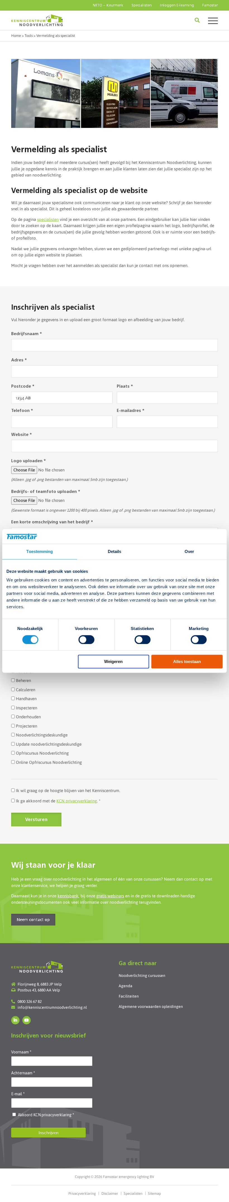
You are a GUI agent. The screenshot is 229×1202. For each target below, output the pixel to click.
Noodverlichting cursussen (142, 975)
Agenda (125, 986)
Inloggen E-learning (177, 5)
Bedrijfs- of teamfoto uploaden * (45, 492)
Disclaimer (109, 1193)
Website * (21, 435)
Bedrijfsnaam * (26, 334)
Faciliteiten (129, 996)
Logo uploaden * (28, 461)
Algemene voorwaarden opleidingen (151, 1006)
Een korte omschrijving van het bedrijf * (52, 522)
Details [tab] (114, 551)
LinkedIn (15, 1020)
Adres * (19, 360)
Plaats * (125, 387)
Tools (29, 36)
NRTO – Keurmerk (108, 5)
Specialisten (142, 5)
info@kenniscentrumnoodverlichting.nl (52, 1007)
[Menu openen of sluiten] (213, 20)
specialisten (48, 219)
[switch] (86, 639)
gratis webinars (110, 895)
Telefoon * (22, 411)
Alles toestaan (187, 661)
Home (16, 36)
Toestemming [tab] (39, 551)
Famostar (210, 5)
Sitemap (154, 1193)
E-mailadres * (130, 411)
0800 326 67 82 (30, 1001)
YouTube (26, 1020)
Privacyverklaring (82, 1193)
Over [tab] (189, 551)
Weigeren (113, 661)
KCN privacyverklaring (76, 800)
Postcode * (22, 387)
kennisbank (68, 895)
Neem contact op (33, 920)
